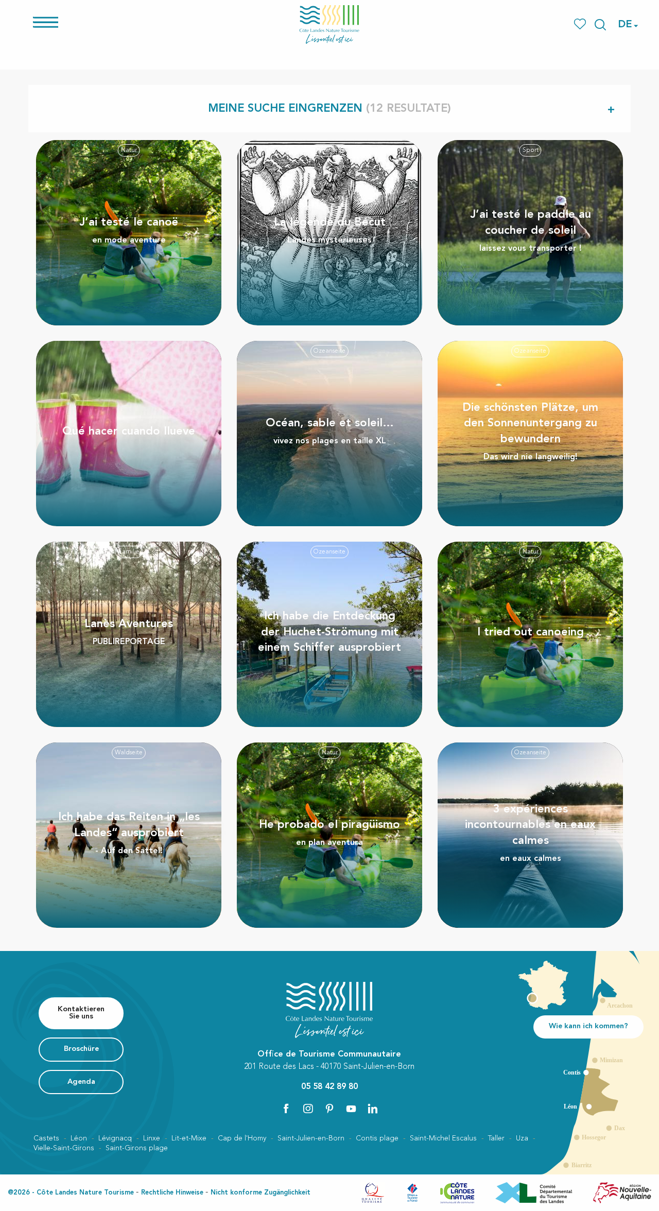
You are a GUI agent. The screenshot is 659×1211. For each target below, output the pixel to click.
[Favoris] (581, 24)
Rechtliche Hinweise (172, 1192)
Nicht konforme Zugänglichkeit (260, 1192)
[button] (600, 24)
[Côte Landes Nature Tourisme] (329, 24)
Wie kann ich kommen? (588, 1026)
